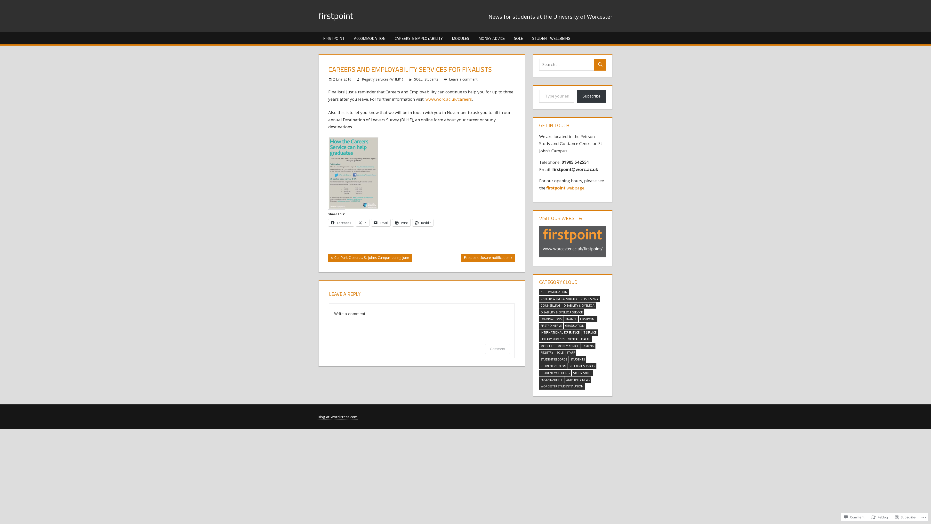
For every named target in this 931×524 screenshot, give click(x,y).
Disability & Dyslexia (579, 305)
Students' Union (553, 366)
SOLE (518, 38)
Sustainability (551, 380)
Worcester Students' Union (562, 386)
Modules (460, 38)
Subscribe (592, 96)
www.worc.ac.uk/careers (448, 99)
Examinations (551, 319)
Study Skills (582, 373)
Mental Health (579, 339)
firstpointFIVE (551, 326)
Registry (547, 353)
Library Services (552, 339)
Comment (497, 349)
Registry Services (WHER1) (382, 79)
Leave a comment (463, 79)
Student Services (582, 366)
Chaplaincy (589, 299)
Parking (588, 346)
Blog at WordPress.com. (338, 416)
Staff (571, 353)
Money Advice (492, 38)
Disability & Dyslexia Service (562, 312)
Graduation (574, 326)
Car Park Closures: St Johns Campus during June (368, 258)
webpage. (566, 188)
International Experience (560, 332)
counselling (550, 305)
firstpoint (336, 15)
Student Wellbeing (551, 38)
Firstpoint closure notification (485, 258)
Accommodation (369, 38)
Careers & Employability (419, 38)
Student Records (554, 359)
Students (431, 79)
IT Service (589, 332)
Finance (571, 319)
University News (578, 380)
